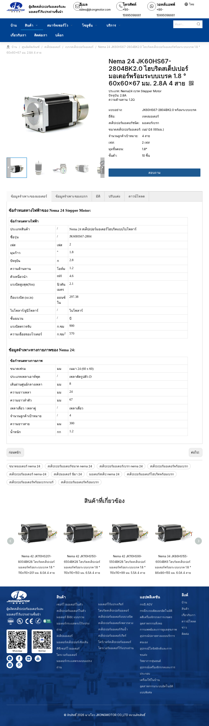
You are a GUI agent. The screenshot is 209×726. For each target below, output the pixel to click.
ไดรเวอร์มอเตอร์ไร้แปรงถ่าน (116, 648)
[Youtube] (38, 658)
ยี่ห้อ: (112, 116)
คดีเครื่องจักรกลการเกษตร (156, 617)
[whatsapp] (10, 658)
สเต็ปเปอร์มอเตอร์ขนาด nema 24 (70, 466)
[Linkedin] (28, 658)
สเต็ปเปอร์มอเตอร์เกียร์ (112, 635)
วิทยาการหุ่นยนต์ (150, 661)
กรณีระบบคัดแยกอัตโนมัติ (156, 610)
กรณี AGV (146, 604)
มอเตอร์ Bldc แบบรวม (70, 617)
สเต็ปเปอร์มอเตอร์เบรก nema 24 (121, 466)
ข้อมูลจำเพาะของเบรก (72, 196)
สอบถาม (154, 173)
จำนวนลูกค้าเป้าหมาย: (123, 136)
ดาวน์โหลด (137, 196)
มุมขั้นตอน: (116, 149)
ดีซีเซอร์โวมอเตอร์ (68, 648)
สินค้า (185, 608)
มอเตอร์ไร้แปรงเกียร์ (110, 604)
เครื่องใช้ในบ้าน (150, 680)
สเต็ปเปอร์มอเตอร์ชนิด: (124, 123)
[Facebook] (19, 658)
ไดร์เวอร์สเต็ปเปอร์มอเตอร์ (114, 642)
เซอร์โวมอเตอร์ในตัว (70, 604)
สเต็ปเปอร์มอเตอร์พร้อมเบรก (169, 466)
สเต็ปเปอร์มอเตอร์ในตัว (71, 610)
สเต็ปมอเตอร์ (65, 635)
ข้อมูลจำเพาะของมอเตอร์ (29, 196)
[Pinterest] (19, 665)
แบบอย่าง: (115, 110)
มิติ (98, 196)
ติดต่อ (185, 633)
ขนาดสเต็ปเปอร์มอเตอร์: (125, 129)
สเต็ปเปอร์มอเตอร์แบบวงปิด (115, 616)
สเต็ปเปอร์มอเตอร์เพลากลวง (115, 623)
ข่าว (184, 627)
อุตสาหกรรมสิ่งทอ (151, 623)
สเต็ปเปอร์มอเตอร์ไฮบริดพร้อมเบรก (150, 474)
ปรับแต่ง (114, 196)
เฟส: (112, 142)
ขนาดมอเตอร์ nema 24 (24, 466)
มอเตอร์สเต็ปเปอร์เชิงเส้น (72, 642)
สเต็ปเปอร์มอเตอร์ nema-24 (27, 474)
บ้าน (184, 602)
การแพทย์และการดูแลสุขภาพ (158, 629)
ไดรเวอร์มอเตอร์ (67, 654)
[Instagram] (10, 665)
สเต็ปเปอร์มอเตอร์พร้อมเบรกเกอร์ (31, 482)
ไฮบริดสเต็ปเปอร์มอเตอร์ (113, 610)
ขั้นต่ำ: (113, 155)
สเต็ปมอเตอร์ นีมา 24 (68, 474)
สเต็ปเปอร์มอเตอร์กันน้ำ (113, 629)
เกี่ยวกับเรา (188, 615)
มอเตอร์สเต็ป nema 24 (104, 474)
